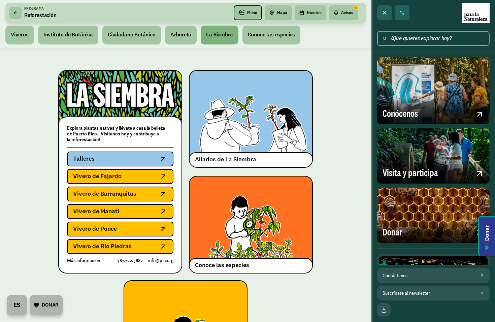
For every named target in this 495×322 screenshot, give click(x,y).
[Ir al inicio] (476, 13)
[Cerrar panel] (384, 12)
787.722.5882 (130, 260)
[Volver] (15, 13)
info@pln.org (160, 260)
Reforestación (40, 15)
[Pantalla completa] (402, 12)
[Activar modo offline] (384, 310)
